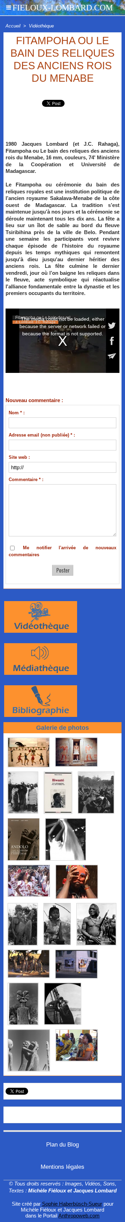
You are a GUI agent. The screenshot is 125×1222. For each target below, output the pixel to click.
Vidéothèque (41, 26)
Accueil (13, 26)
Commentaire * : (26, 479)
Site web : (19, 457)
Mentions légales (62, 1167)
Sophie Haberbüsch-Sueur (72, 1204)
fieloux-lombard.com (62, 7)
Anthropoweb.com (79, 1216)
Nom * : (17, 412)
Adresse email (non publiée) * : (42, 435)
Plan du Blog (62, 1144)
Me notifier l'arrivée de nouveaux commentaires (62, 551)
